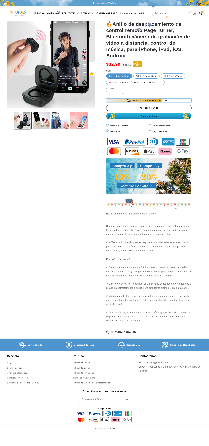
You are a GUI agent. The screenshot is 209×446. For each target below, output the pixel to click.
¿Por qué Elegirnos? (17, 373)
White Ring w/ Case (146, 76)
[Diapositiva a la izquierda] (10, 121)
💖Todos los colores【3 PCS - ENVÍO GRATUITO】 (135, 82)
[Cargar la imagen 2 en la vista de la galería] (41, 120)
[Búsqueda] (189, 13)
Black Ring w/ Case (119, 76)
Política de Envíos (81, 368)
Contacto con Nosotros (18, 378)
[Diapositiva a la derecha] (92, 121)
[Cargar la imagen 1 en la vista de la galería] (22, 120)
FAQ (9, 363)
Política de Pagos (81, 363)
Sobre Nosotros (14, 368)
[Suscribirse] (127, 399)
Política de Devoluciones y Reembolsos (92, 383)
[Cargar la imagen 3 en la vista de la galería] (60, 120)
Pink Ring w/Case (173, 76)
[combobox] (172, 13)
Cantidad (110, 89)
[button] (53, 13)
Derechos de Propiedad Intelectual (24, 383)
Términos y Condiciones (84, 378)
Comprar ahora (148, 116)
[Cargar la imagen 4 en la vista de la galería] (79, 120)
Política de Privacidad (83, 373)
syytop (112, 428)
